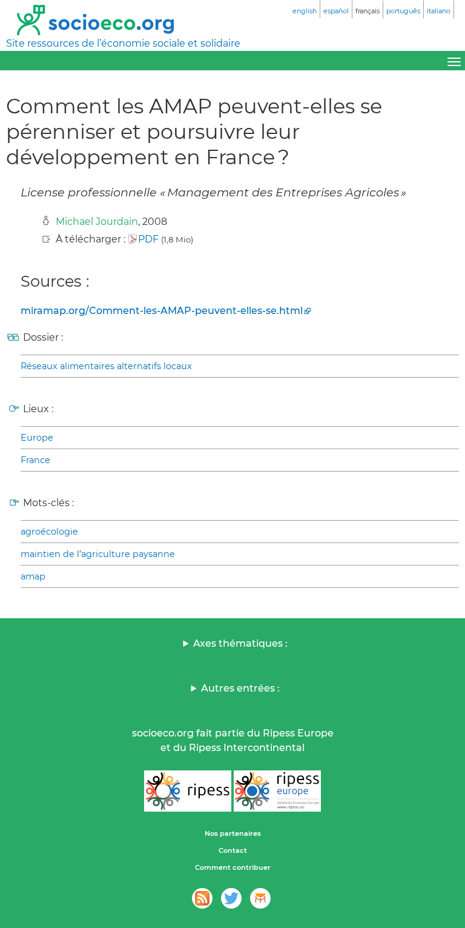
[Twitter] (231, 898)
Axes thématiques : (240, 643)
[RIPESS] (187, 791)
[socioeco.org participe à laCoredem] (260, 898)
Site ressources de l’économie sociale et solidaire (123, 43)
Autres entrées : (240, 688)
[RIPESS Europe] (277, 791)
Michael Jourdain (97, 221)
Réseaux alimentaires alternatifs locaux (106, 366)
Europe (37, 437)
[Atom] (202, 898)
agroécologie (49, 531)
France (35, 460)
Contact (233, 850)
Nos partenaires (233, 833)
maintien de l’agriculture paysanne (98, 554)
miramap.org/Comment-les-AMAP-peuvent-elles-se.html (162, 310)
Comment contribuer (233, 867)
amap (33, 576)
